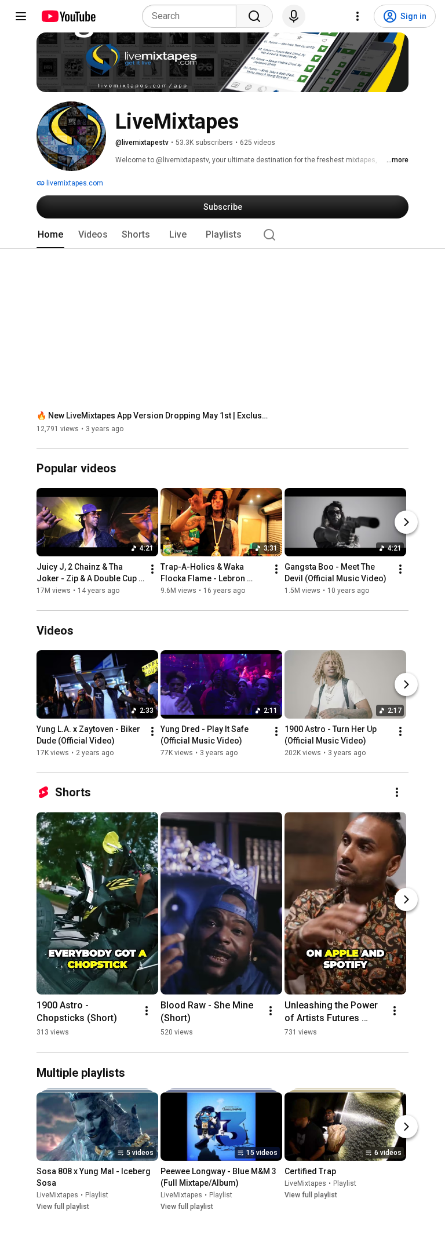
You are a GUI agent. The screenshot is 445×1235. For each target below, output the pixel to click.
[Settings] (357, 16)
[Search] (254, 16)
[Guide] (21, 16)
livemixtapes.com (74, 183)
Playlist (96, 1195)
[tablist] (222, 235)
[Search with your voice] (293, 16)
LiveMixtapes (57, 1195)
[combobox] (193, 16)
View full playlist (63, 1207)
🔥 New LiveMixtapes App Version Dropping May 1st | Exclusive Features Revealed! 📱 (153, 415)
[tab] (50, 235)
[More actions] (152, 569)
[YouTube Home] (68, 16)
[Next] (406, 522)
